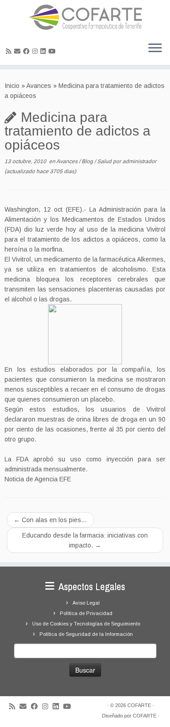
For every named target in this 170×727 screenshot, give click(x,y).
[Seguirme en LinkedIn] (44, 51)
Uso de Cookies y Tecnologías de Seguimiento (86, 623)
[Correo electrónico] (18, 51)
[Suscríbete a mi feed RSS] (10, 51)
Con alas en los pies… (50, 519)
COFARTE (139, 705)
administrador (139, 161)
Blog (88, 161)
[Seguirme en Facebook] (27, 51)
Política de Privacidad (86, 613)
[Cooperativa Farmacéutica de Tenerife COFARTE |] (85, 17)
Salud (105, 161)
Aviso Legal (86, 603)
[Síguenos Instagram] (36, 51)
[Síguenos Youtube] (53, 51)
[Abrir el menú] (155, 48)
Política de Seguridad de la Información (86, 634)
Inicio (12, 85)
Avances (38, 85)
